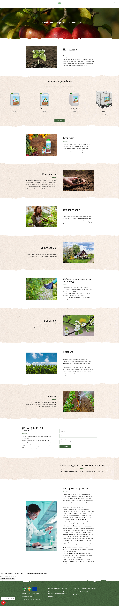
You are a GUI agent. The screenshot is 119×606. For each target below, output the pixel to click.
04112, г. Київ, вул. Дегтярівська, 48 (32, 599)
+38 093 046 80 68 (28, 596)
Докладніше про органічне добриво (7, 578)
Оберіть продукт (63, 439)
